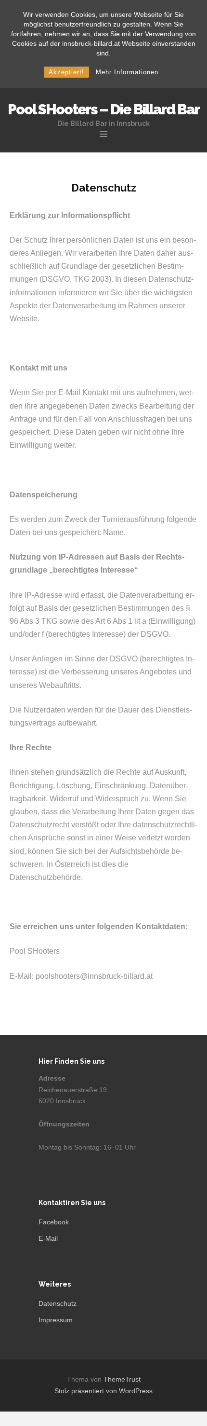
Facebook (54, 1222)
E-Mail (48, 1238)
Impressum (56, 1320)
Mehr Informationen (127, 72)
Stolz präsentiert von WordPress (103, 1391)
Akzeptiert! (66, 72)
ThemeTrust (122, 1379)
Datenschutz (58, 1303)
